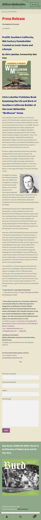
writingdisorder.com (9, 331)
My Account (7, 517)
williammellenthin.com (14, 328)
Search (20, 517)
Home (5, 11)
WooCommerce (23, 509)
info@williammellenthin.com (12, 358)
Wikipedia (22, 331)
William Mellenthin (13, 4)
